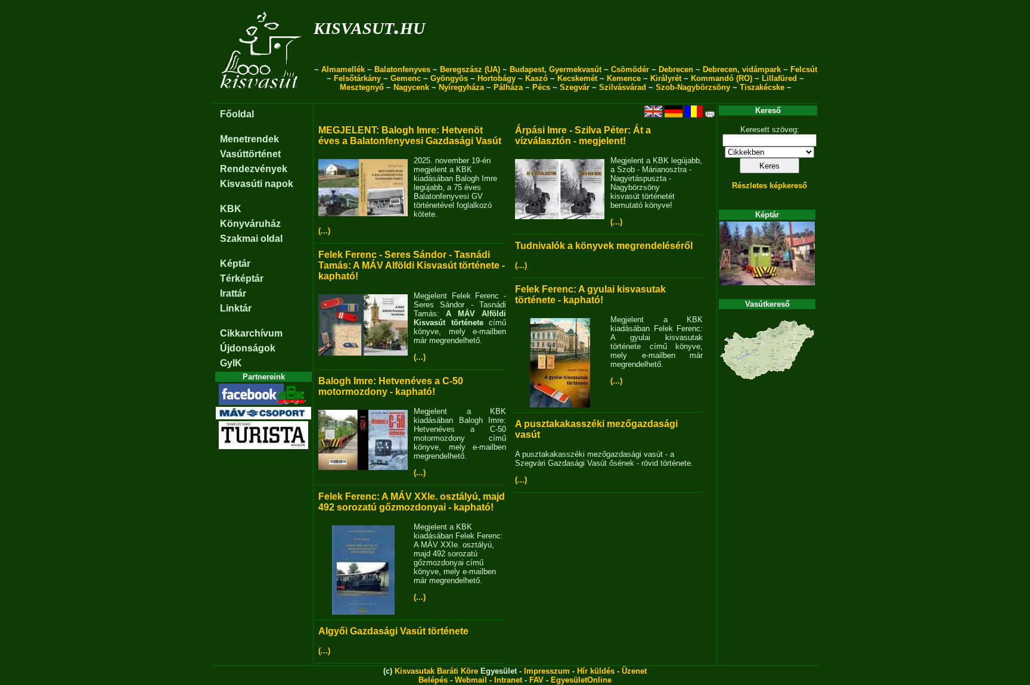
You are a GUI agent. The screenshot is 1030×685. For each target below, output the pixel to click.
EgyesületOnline (581, 679)
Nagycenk (411, 87)
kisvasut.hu (369, 26)
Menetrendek (249, 139)
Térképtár (241, 278)
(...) (324, 230)
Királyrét (665, 78)
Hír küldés (596, 671)
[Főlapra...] (262, 96)
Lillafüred (779, 78)
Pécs (541, 87)
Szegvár (575, 87)
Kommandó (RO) (721, 78)
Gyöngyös (449, 78)
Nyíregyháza (461, 87)
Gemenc (405, 78)
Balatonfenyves (402, 69)
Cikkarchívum (251, 333)
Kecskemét (577, 78)
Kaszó (536, 78)
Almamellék (343, 69)
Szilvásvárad (622, 87)
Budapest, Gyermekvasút (555, 69)
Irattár (233, 293)
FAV (536, 679)
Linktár (236, 308)
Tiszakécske (762, 87)
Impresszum (547, 671)
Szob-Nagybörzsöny (693, 87)
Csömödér (630, 69)
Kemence (624, 78)
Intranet (508, 679)
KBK (230, 209)
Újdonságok (247, 348)
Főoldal (237, 114)
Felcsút (803, 69)
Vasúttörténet (250, 154)
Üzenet (634, 671)
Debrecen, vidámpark (742, 69)
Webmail (471, 679)
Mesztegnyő (362, 87)
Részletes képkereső (769, 185)
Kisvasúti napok (256, 184)
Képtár (235, 264)
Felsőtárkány (357, 78)
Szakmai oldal (251, 238)
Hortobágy (496, 78)
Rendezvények (253, 169)
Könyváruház (250, 224)
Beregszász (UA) (470, 69)
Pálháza (508, 87)
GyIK (231, 363)
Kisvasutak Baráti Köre (436, 671)
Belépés (433, 679)
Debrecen (676, 69)
